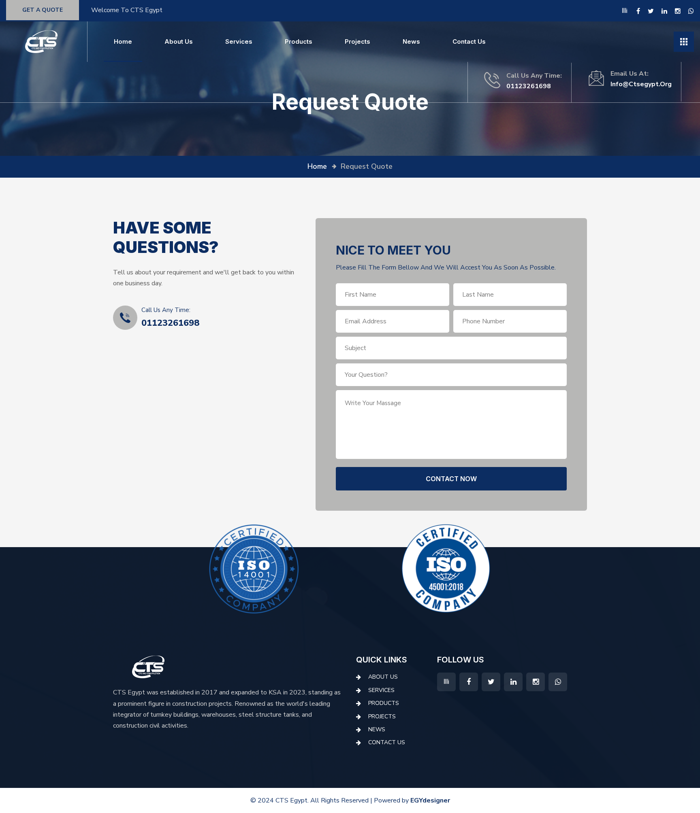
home (317, 166)
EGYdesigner (430, 800)
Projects (357, 41)
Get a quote (42, 10)
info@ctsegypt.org (641, 84)
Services (238, 41)
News (411, 41)
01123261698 (528, 86)
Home (123, 41)
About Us (178, 41)
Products (298, 41)
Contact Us (469, 41)
